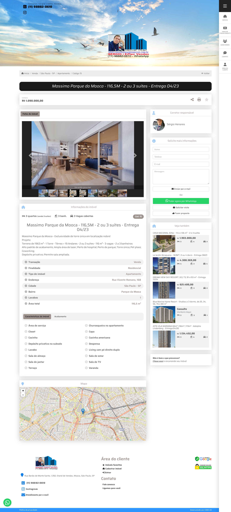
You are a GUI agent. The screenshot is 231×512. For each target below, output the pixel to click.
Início (26, 73)
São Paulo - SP (48, 73)
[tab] (30, 113)
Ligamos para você (111, 488)
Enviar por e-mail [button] (182, 189)
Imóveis (225, 20)
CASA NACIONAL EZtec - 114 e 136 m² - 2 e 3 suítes (176, 233)
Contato (225, 57)
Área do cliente (225, 69)
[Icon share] (25, 12)
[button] (31, 155)
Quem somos (225, 45)
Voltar (206, 73)
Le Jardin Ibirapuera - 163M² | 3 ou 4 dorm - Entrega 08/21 (180, 255)
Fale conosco (109, 484)
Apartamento (63, 73)
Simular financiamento (225, 32)
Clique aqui (158, 361)
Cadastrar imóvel (113, 468)
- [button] (23, 395)
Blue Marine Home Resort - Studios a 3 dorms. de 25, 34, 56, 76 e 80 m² (179, 303)
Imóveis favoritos (113, 465)
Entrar (108, 472)
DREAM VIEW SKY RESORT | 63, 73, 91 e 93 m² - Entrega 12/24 (179, 278)
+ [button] (23, 390)
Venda (35, 73)
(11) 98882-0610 (40, 6)
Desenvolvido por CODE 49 (201, 510)
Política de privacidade (28, 510)
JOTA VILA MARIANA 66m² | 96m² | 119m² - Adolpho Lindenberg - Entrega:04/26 (177, 327)
